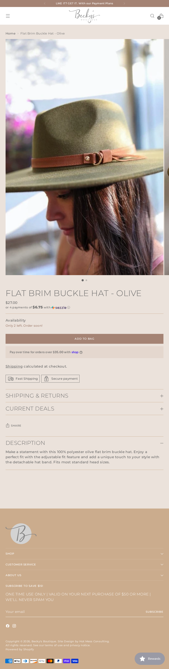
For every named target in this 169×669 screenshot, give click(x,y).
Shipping (14, 366)
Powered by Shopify (20, 649)
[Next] (124, 3)
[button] (84, 307)
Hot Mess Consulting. (94, 641)
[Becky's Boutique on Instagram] (14, 626)
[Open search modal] (152, 16)
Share (16, 425)
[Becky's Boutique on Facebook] (8, 626)
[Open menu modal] (8, 16)
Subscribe (154, 611)
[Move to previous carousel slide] (150, 494)
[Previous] (44, 3)
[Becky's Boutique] (84, 16)
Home (10, 33)
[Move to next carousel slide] (159, 494)
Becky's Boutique (44, 641)
